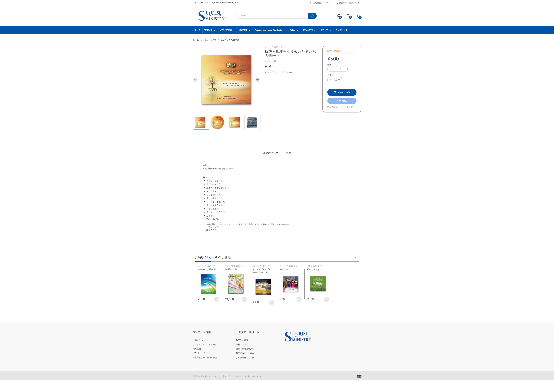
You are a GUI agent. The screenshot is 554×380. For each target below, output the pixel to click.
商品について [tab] (271, 153)
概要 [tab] (288, 153)
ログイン (357, 2)
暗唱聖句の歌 (231, 269)
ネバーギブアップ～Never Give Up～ (261, 271)
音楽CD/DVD (287, 72)
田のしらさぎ (313, 269)
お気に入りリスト (337, 107)
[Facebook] (270, 66)
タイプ (330, 74)
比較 (351, 107)
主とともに (285, 269)
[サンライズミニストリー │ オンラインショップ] (211, 15)
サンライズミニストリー (274, 47)
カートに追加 (344, 92)
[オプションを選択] (216, 299)
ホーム (196, 39)
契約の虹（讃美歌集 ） (208, 269)
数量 (329, 65)
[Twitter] (266, 66)
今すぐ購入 (342, 100)
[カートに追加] (244, 299)
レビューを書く (271, 61)
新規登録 (343, 2)
